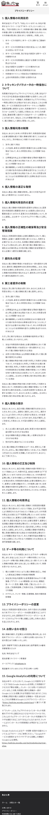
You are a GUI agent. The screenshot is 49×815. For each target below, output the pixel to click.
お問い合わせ (7, 808)
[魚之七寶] (10, 3)
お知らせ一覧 (14, 802)
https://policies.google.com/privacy (18, 702)
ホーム (4, 802)
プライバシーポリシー (9, 811)
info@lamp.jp (20, 663)
